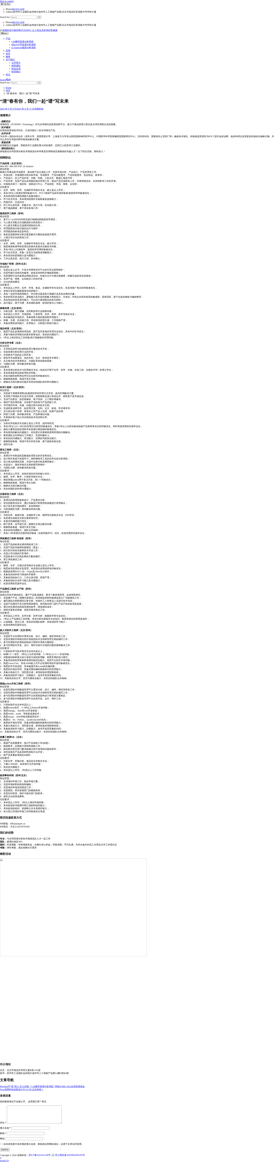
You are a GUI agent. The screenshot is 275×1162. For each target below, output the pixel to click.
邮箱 (3, 1133)
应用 (8, 50)
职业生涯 (16, 68)
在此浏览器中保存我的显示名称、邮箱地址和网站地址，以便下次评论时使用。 (43, 1144)
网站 (2, 1138)
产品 (8, 38)
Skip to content (7, 1)
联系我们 (16, 71)
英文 (8, 74)
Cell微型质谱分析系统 (22, 41)
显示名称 (5, 1128)
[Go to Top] (0, 1158)
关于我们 (10, 59)
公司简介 (16, 62)
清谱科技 (39, 109)
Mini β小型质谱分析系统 (23, 44)
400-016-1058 (17, 9)
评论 (3, 1122)
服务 (8, 56)
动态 (8, 53)
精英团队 (16, 65)
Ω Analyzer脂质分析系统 (23, 47)
